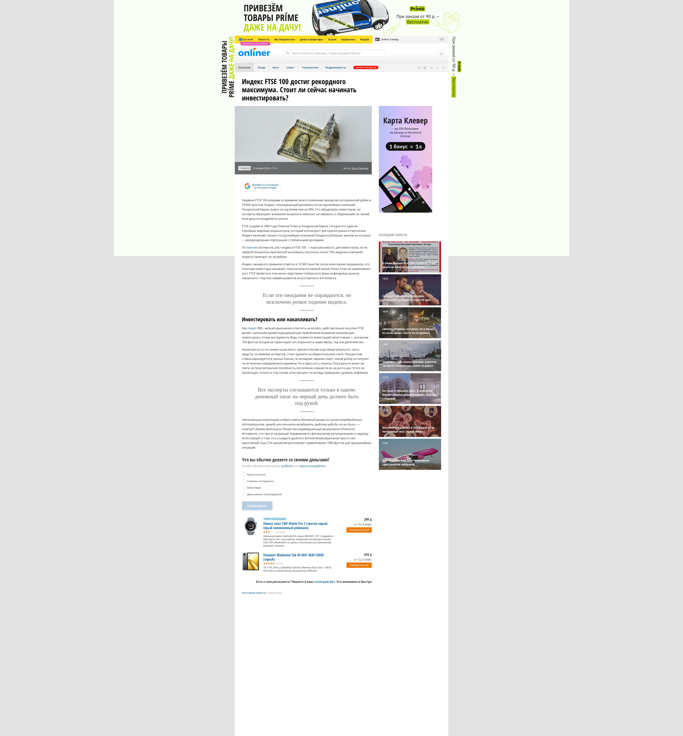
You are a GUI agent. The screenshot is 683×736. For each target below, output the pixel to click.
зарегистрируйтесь (312, 466)
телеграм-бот (324, 582)
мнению (252, 247)
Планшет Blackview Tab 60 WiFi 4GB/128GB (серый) (293, 557)
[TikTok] (437, 67)
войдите (287, 466)
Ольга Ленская (359, 168)
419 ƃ (368, 554)
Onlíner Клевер (390, 39)
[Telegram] (418, 67)
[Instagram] (425, 67)
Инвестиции (275, 592)
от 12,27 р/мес (363, 559)
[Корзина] (441, 53)
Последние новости (254, 592)
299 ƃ (368, 519)
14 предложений (359, 529)
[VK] (431, 67)
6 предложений (359, 565)
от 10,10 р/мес (363, 524)
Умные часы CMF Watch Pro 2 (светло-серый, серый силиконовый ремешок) (295, 525)
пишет (252, 328)
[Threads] (443, 67)
